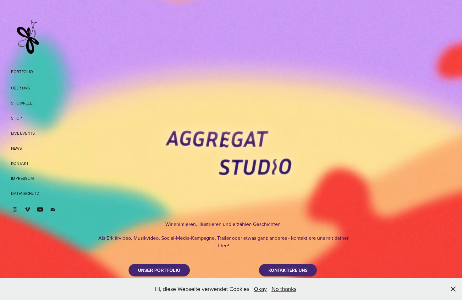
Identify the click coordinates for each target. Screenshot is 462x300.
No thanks (284, 289)
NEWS (16, 148)
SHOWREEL (21, 103)
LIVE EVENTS (23, 133)
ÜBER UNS (20, 88)
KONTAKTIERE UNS (287, 270)
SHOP (16, 118)
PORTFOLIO (22, 71)
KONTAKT (20, 163)
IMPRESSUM (22, 178)
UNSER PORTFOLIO (159, 270)
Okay (260, 289)
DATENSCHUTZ (25, 193)
